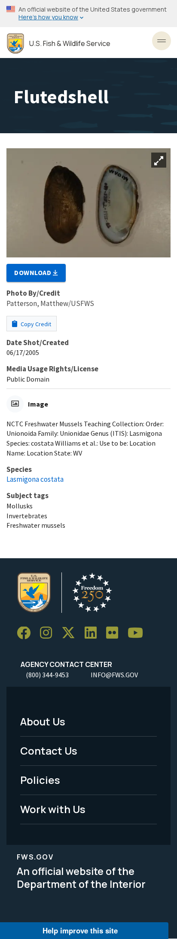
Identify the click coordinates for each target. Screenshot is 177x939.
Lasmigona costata (35, 479)
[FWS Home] (15, 44)
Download (33, 272)
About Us (42, 721)
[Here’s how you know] (88, 13)
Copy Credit (35, 324)
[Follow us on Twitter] (71, 633)
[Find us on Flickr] (115, 633)
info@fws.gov (114, 674)
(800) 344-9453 (47, 674)
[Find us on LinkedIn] (94, 633)
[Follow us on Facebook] (27, 633)
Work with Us (52, 809)
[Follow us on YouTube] (138, 633)
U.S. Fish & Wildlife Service (69, 43)
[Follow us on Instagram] (49, 633)
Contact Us (48, 750)
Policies (40, 780)
